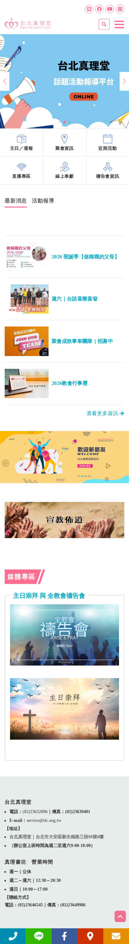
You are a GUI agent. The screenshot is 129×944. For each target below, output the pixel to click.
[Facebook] (99, 9)
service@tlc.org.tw (44, 820)
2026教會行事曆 (70, 383)
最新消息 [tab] (16, 201)
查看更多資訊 (103, 413)
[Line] (89, 9)
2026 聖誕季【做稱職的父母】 (86, 256)
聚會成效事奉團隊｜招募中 (82, 341)
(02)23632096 (35, 811)
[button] (59, 122)
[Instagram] (120, 9)
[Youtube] (110, 9)
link (21, 142)
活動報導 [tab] (43, 201)
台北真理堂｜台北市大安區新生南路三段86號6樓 (56, 836)
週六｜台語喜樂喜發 (75, 298)
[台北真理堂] (28, 21)
